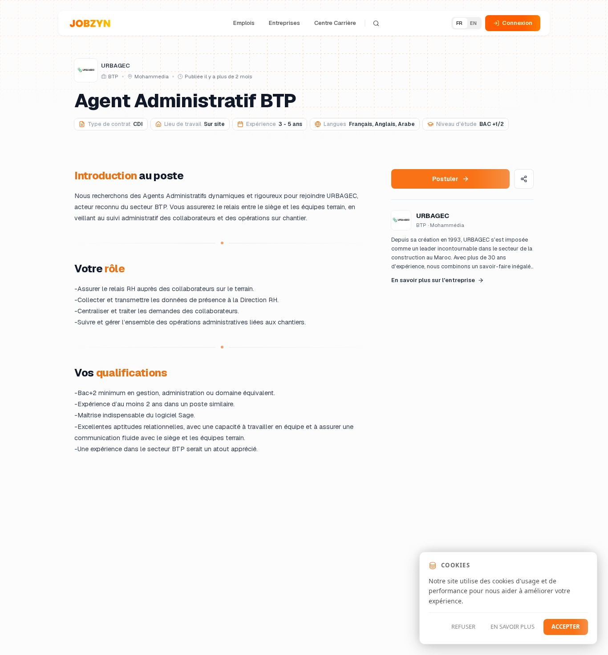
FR (459, 23)
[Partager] (524, 179)
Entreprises (284, 23)
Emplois (244, 23)
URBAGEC (115, 65)
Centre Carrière (335, 23)
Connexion (517, 23)
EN (473, 23)
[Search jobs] (376, 23)
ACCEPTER (565, 627)
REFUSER (463, 627)
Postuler (445, 178)
